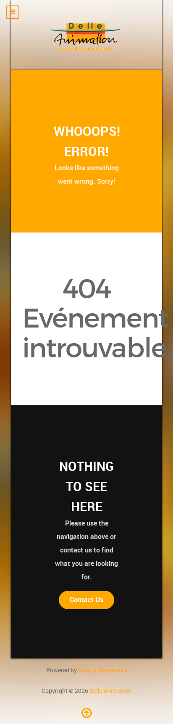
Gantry (102, 670)
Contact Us (86, 600)
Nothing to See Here (86, 486)
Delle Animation (110, 691)
